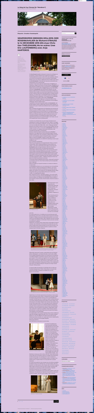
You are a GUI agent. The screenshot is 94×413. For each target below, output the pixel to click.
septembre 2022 (65, 152)
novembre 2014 (64, 231)
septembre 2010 (64, 283)
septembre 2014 (64, 233)
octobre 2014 (64, 232)
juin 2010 (63, 286)
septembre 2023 (64, 143)
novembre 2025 (64, 127)
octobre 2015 (64, 220)
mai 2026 (63, 123)
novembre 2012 (64, 256)
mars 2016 (64, 215)
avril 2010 (63, 288)
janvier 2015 (64, 229)
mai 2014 (63, 237)
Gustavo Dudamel (65, 322)
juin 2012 (63, 261)
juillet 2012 (64, 260)
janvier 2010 (64, 291)
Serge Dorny (71, 348)
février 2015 (64, 228)
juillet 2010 (64, 285)
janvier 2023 (64, 150)
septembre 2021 (64, 159)
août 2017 (63, 197)
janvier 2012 (64, 266)
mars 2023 (64, 148)
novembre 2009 (64, 293)
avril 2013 (63, 251)
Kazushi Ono (72, 329)
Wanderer (19, 56)
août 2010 (63, 284)
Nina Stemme (65, 343)
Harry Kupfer (73, 324)
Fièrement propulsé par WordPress (36, 408)
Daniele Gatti (73, 314)
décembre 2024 (64, 135)
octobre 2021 (64, 158)
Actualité (19, 59)
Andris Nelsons (65, 303)
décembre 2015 (64, 218)
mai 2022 (63, 155)
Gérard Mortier (73, 322)
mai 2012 (63, 262)
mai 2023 (63, 146)
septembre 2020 (65, 168)
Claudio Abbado (65, 312)
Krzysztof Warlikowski (66, 334)
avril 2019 (64, 183)
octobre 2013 (64, 245)
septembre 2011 (64, 270)
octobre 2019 (64, 179)
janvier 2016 (64, 217)
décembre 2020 (64, 166)
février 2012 (64, 265)
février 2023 (64, 149)
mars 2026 (64, 125)
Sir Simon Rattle (65, 350)
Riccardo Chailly (71, 346)
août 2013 (63, 247)
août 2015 (63, 222)
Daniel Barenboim (65, 314)
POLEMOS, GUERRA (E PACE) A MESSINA (68, 107)
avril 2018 (63, 193)
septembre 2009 (65, 295)
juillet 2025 (64, 129)
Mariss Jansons (65, 341)
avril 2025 (64, 132)
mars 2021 (64, 164)
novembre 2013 (64, 244)
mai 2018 (63, 192)
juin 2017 (63, 199)
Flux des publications (65, 391)
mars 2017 (64, 202)
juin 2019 (63, 181)
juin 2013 (63, 249)
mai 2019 (63, 182)
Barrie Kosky (71, 305)
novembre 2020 (64, 167)
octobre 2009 (64, 294)
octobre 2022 (64, 151)
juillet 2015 (64, 223)
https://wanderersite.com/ (66, 43)
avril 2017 (63, 201)
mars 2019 (64, 184)
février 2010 (64, 290)
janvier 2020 (64, 177)
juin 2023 (63, 145)
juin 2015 (63, 224)
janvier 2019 (64, 185)
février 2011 (64, 278)
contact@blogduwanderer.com (66, 88)
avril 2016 (64, 214)
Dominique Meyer (65, 319)
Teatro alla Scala (65, 353)
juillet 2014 (64, 235)
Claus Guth (72, 312)
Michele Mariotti (72, 341)
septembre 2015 (64, 221)
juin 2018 (63, 191)
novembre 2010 (64, 281)
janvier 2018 (64, 194)
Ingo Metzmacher (65, 326)
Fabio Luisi (72, 319)
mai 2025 (63, 131)
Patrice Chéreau (72, 343)
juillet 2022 (64, 153)
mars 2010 (64, 289)
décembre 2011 (64, 267)
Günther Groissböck (66, 324)
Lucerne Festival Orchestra (67, 338)
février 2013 (64, 253)
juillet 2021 (64, 160)
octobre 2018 (64, 188)
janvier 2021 (64, 165)
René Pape (64, 346)
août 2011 (63, 271)
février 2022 (64, 157)
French (80, 0)
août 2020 (64, 169)
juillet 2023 (64, 144)
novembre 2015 (64, 219)
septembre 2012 (64, 258)
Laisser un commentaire (21, 71)
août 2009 (64, 296)
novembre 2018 (64, 187)
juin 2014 (63, 236)
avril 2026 (64, 124)
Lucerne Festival (65, 336)
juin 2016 (63, 212)
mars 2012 (64, 264)
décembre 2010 (64, 280)
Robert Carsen (65, 348)
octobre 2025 (64, 128)
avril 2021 (63, 163)
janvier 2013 (64, 254)
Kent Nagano (64, 331)
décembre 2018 (64, 186)
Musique (24, 60)
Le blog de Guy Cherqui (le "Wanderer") (32, 7)
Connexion (64, 390)
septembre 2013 (64, 246)
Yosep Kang (23, 70)
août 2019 (64, 180)
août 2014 (63, 234)
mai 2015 (63, 225)
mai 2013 (63, 250)
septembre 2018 (64, 189)
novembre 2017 (64, 195)
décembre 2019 (64, 178)
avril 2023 (64, 147)
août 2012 (63, 259)
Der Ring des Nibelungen (66, 317)
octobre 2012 (64, 257)
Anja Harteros (72, 303)
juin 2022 (63, 154)
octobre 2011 (64, 269)
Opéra (19, 61)
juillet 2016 (64, 211)
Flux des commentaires (66, 392)
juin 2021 (63, 161)
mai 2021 (63, 162)
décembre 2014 (64, 230)
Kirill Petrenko (71, 331)
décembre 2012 (64, 255)
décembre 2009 (64, 292)
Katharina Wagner (65, 329)
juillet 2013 (64, 248)
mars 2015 (64, 227)
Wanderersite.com (68, 66)
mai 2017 (63, 200)
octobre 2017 (64, 196)
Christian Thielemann (66, 310)
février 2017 (64, 203)
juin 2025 (63, 130)
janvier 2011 (64, 279)
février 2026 (64, 126)
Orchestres (21, 61)
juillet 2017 (64, 198)
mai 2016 (63, 213)
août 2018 (63, 190)
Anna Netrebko (65, 305)
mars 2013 (64, 252)
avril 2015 (63, 226)
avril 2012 (63, 263)
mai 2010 (63, 287)
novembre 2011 (64, 268)
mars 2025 (64, 133)
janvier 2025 (64, 134)
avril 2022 (64, 156)
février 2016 (64, 216)
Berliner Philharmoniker (66, 307)
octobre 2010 (64, 282)
